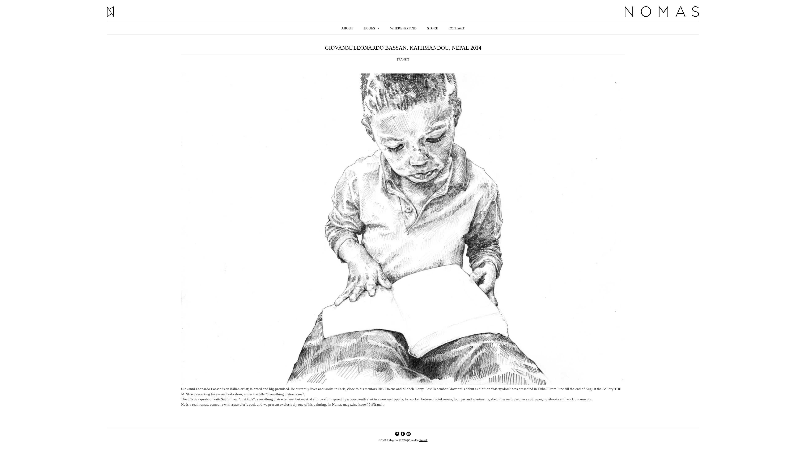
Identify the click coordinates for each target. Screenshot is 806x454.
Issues (369, 28)
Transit (403, 59)
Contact (457, 28)
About (347, 28)
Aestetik (423, 440)
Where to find (403, 28)
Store (432, 28)
